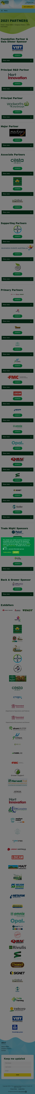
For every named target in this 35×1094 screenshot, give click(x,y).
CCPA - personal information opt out (14, 549)
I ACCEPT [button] (16, 552)
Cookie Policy (12, 545)
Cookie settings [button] (7, 552)
